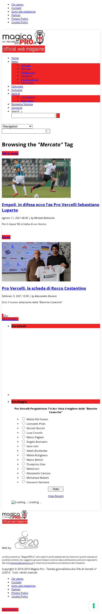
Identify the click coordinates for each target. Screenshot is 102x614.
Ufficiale (26, 65)
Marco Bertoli (35, 459)
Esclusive (16, 90)
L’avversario (28, 97)
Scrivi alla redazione (23, 11)
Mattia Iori (33, 468)
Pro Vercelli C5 (29, 79)
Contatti (16, 8)
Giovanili (16, 107)
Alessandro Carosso (39, 473)
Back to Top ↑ (10, 319)
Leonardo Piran (36, 423)
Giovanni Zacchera (38, 482)
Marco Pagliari (35, 437)
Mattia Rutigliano (37, 455)
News (14, 61)
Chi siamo (17, 4)
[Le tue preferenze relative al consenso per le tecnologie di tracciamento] (93, 605)
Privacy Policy (19, 18)
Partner (15, 15)
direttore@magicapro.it (21, 562)
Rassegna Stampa (22, 104)
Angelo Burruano (37, 441)
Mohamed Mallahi (38, 477)
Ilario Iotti (32, 446)
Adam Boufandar (37, 450)
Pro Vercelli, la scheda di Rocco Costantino (44, 288)
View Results (56, 496)
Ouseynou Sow (36, 464)
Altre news (27, 83)
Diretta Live (28, 72)
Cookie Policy (19, 22)
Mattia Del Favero (37, 419)
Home (15, 58)
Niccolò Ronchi (36, 428)
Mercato (26, 68)
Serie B (15, 93)
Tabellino (26, 75)
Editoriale (17, 86)
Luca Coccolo (35, 432)
